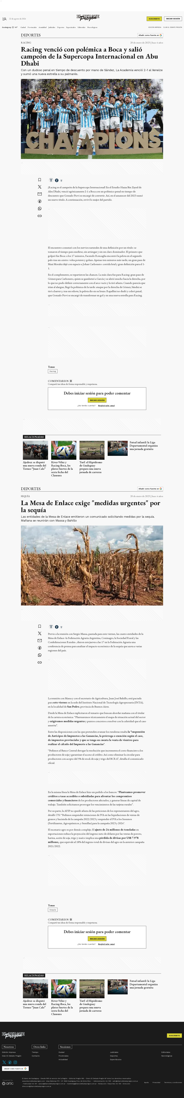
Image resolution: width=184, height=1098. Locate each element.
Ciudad (23, 27)
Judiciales (51, 27)
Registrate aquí (106, 405)
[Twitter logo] (4, 1064)
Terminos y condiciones (173, 1082)
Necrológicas (92, 27)
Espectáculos (71, 27)
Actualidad (42, 27)
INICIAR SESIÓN (97, 400)
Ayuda (146, 1082)
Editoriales (81, 27)
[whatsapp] (39, 208)
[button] (51, 180)
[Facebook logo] (10, 1064)
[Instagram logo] (15, 1064)
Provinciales (32, 27)
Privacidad (156, 1082)
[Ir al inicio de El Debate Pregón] (88, 19)
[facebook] (39, 201)
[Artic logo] (7, 1082)
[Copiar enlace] (39, 216)
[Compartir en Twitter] (39, 187)
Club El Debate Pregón (172, 27)
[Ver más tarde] (39, 179)
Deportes (60, 27)
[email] (39, 194)
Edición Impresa (154, 27)
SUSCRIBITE (154, 19)
